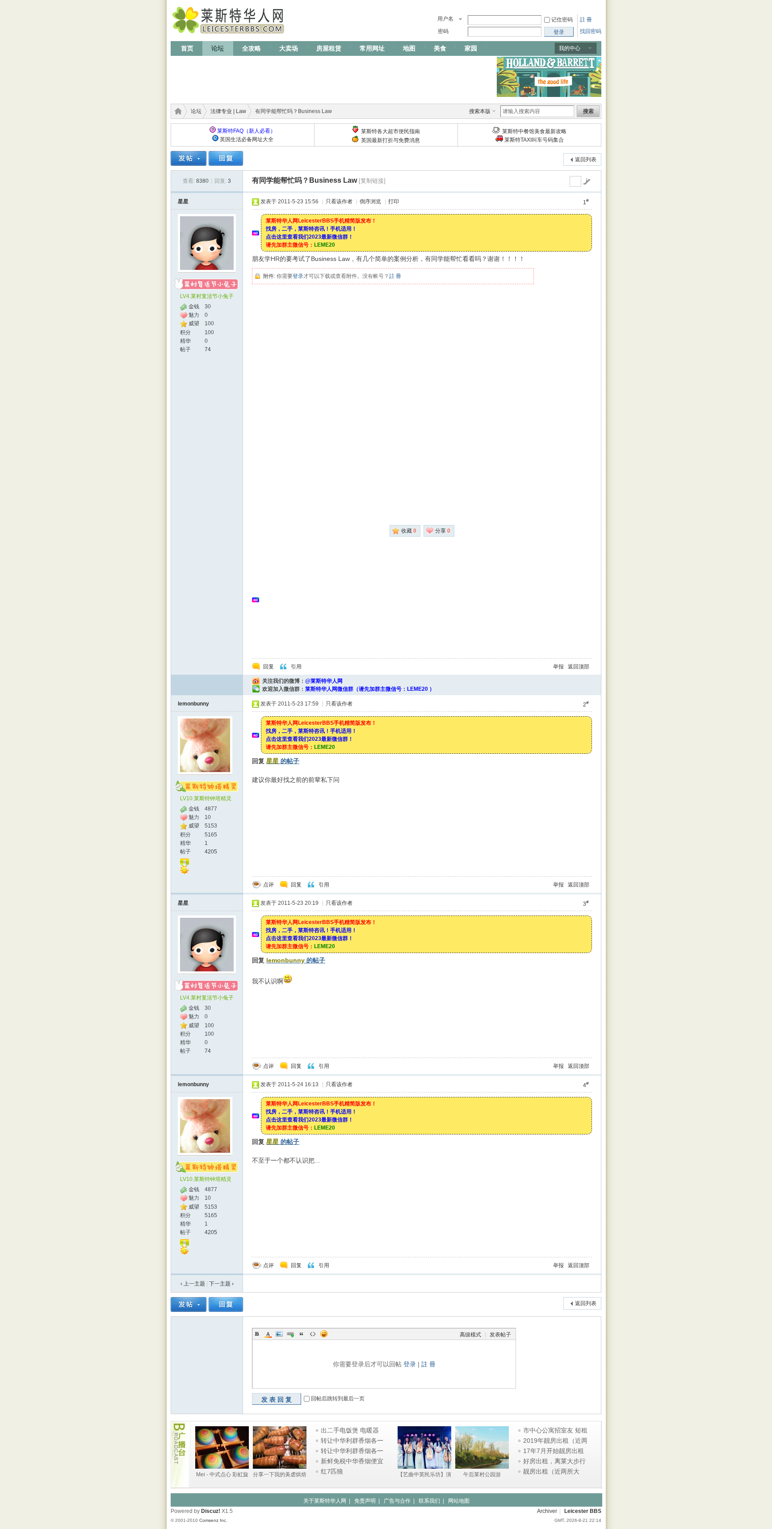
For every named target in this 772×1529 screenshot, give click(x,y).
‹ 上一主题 (192, 1284)
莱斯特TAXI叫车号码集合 (534, 140)
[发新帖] (188, 158)
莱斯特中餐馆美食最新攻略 (534, 131)
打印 (393, 201)
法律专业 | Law (228, 111)
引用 (296, 667)
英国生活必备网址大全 (246, 139)
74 (208, 349)
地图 (409, 48)
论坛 (217, 48)
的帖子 (282, 760)
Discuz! (210, 1511)
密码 (443, 31)
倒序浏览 (370, 201)
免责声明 (365, 1501)
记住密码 (562, 20)
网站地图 (459, 1501)
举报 (558, 667)
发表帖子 (500, 1335)
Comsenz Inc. (213, 1520)
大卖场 (288, 48)
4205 (211, 852)
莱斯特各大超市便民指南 (390, 131)
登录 (298, 276)
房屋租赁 (328, 48)
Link (290, 1333)
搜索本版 (480, 111)
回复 (268, 667)
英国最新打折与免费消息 (390, 140)
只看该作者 (339, 201)
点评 (268, 885)
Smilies (323, 1333)
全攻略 (251, 48)
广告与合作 (397, 1501)
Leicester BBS (582, 1511)
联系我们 (429, 1501)
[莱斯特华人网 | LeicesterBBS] (230, 36)
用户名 (445, 19)
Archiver (547, 1511)
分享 (442, 531)
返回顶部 (578, 667)
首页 (187, 48)
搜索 (588, 111)
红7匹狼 (332, 1471)
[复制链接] (372, 180)
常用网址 (372, 48)
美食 (440, 48)
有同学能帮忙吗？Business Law (304, 180)
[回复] (226, 158)
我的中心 (569, 48)
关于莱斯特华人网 (324, 1501)
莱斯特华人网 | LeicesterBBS (176, 111)
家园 (471, 48)
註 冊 (586, 20)
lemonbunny (193, 704)
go (586, 181)
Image (279, 1333)
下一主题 (221, 1284)
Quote (301, 1333)
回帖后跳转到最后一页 (338, 1399)
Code (312, 1333)
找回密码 (590, 31)
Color (268, 1333)
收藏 (408, 531)
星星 (183, 201)
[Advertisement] (333, 77)
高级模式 (470, 1335)
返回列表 (585, 159)
